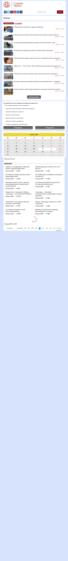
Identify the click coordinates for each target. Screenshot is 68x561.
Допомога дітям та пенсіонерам (14, 118)
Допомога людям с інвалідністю (14, 121)
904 (54, 228)
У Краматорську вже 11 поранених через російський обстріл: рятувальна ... (36, 73)
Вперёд (58, 228)
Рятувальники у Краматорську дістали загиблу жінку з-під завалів (33, 50)
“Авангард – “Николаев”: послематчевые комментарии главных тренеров (48, 194)
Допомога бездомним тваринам (14, 111)
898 (32, 228)
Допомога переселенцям (13, 115)
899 (36, 228)
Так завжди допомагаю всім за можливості (17, 105)
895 (21, 228)
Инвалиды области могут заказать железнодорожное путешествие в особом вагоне (17, 184)
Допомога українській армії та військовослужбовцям (20, 108)
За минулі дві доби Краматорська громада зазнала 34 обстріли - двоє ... (35, 42)
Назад (18, 228)
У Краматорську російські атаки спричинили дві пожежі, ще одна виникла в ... (37, 34)
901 (43, 228)
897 (29, 228)
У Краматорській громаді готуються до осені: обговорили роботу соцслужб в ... (37, 58)
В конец (58, 230)
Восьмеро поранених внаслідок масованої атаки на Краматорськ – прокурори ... (37, 81)
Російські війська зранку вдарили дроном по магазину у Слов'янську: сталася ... (37, 89)
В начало (10, 228)
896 (25, 228)
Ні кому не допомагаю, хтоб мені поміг (16, 124)
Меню (7, 18)
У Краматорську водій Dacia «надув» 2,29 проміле (28, 27)
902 (47, 228)
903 (51, 228)
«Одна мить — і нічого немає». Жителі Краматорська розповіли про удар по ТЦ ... (38, 66)
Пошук (60, 12)
